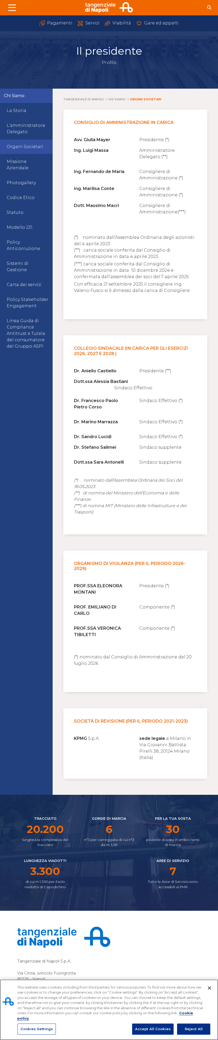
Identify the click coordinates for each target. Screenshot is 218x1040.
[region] (109, 1009)
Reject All (194, 1029)
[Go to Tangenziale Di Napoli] (109, 7)
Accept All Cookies (153, 1029)
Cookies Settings (36, 1029)
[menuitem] (26, 110)
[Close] (209, 988)
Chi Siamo (14, 95)
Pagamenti (59, 22)
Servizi (91, 22)
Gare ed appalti (161, 22)
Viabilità (121, 22)
